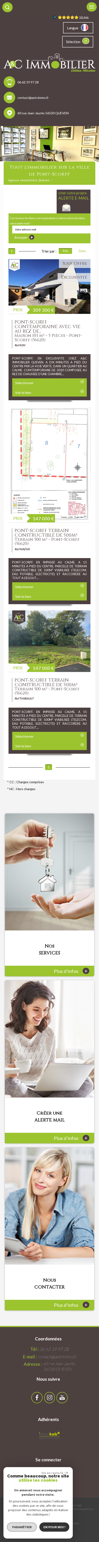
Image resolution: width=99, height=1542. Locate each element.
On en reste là (52, 1473)
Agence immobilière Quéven (29, 180)
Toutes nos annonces (82, 1508)
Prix (65, 251)
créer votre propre (73, 196)
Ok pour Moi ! (54, 1527)
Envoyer (21, 237)
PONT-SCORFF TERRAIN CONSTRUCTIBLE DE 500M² (46, 532)
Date (82, 251)
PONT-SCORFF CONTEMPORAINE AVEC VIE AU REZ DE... (47, 326)
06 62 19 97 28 (28, 82)
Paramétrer (22, 1527)
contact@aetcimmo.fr (33, 98)
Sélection (73, 42)
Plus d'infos (70, 971)
